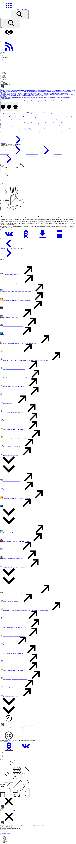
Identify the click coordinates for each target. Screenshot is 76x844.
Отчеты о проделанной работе (17, 97)
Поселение (3, 89)
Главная (4, 727)
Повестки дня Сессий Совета (24, 131)
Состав (66, 131)
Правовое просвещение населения (36, 94)
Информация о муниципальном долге (36, 125)
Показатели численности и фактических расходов (29, 126)
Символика (58, 97)
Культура (69, 90)
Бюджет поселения (12, 125)
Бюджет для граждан (4, 125)
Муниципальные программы (53, 93)
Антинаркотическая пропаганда (20, 133)
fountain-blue (5, 838)
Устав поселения (24, 101)
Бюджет (28, 727)
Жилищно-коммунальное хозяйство (29, 93)
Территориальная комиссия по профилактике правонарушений (21, 134)
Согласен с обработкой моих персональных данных (10, 828)
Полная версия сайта (4, 741)
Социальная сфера (3, 95)
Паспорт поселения (27, 91)
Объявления (16, 91)
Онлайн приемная (3, 128)
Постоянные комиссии (35, 131)
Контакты (26, 128)
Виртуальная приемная (7, 729)
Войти (11, 831)
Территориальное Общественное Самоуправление (53, 91)
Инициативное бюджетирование (22, 125)
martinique (4, 839)
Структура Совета (71, 131)
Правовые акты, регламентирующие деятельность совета (50, 131)
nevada (4, 840)
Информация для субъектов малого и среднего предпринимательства (13, 90)
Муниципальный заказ (4, 94)
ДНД (47, 133)
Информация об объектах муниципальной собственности (38, 90)
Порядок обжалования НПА (41, 100)
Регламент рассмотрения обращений (12, 129)
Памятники (21, 91)
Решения (63, 131)
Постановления (50, 100)
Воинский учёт (43, 133)
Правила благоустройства (25, 94)
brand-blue (4, 837)
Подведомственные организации (37, 91)
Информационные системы (5, 97)
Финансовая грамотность (43, 126)
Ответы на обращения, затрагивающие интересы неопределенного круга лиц (54, 128)
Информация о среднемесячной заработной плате (52, 125)
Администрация (3, 96)
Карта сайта (5, 728)
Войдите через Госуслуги (5, 833)
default (4, 836)
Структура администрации (66, 97)
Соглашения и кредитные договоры (13, 101)
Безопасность (42, 727)
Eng (3, 39)
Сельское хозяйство (69, 94)
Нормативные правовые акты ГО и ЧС (56, 133)
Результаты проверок (52, 97)
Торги (34, 95)
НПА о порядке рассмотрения (33, 128)
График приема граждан (12, 128)
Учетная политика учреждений (33, 101)
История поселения (53, 90)
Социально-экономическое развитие (14, 95)
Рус (3, 38)
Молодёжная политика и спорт (42, 93)
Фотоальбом (65, 91)
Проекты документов (57, 100)
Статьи (7, 134)
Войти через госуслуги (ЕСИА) (10, 810)
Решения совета (3, 101)
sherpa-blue (5, 841)
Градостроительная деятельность (16, 93)
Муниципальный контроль (14, 94)
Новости (35, 727)
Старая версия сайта (27, 729)
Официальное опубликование (30, 100)
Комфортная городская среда (62, 90)
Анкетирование (3, 93)
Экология (70, 91)
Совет (38, 727)
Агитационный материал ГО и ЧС (7, 133)
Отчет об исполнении (15, 126)
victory (4, 842)
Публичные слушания (65, 100)
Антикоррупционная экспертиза (6, 100)
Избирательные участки (14, 131)
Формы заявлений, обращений (25, 129)
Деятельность (3, 92)
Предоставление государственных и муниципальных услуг (54, 94)
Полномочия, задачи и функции (42, 97)
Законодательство (20, 128)
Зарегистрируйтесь (4, 811)
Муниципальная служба (5, 98)
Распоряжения (72, 100)
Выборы (8, 93)
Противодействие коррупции (41, 95)
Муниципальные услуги (64, 93)
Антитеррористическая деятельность (33, 133)
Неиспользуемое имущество (8, 91)
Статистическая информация (27, 95)
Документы (3, 99)
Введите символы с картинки (6, 826)
